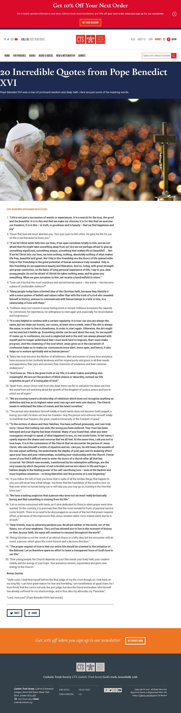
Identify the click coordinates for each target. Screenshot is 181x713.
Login (150, 39)
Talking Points (17, 209)
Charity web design (147, 695)
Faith (9, 209)
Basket (165, 39)
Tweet (17, 613)
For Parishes (19, 55)
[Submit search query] (173, 55)
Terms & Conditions (66, 694)
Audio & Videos (46, 55)
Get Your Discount (90, 22)
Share (34, 613)
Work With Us (64, 689)
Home (7, 55)
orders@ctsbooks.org (26, 700)
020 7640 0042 (33, 39)
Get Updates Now (135, 640)
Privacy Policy (84, 689)
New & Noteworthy (65, 55)
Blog (133, 39)
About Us (142, 39)
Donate (82, 55)
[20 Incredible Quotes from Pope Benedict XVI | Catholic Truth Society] (90, 39)
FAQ (80, 694)
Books (32, 55)
